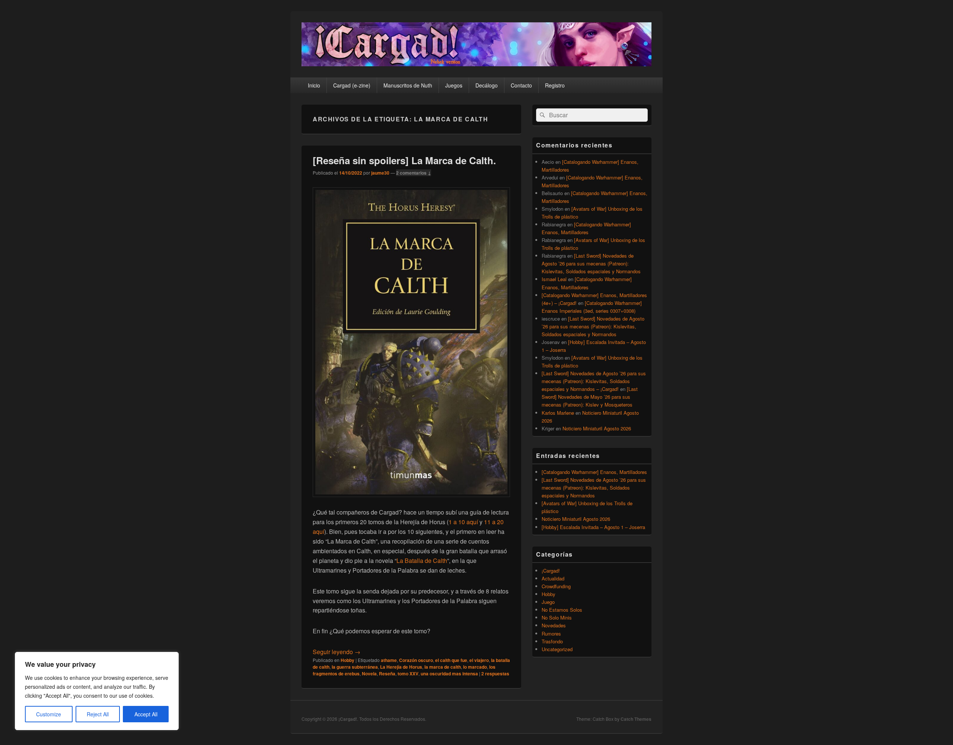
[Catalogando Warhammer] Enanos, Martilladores (594, 471)
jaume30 (380, 172)
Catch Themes (636, 719)
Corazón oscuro (416, 660)
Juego (548, 601)
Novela (369, 673)
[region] (97, 691)
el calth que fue (451, 660)
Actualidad (553, 578)
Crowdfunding (556, 586)
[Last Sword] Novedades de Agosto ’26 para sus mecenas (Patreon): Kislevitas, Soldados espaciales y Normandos (591, 263)
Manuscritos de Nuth (407, 85)
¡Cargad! (551, 570)
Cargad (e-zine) (351, 85)
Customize (48, 714)
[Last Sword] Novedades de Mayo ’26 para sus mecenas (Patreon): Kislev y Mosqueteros (590, 396)
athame (389, 660)
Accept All (145, 714)
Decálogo (486, 85)
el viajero (479, 660)
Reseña (387, 673)
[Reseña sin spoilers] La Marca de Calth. (404, 160)
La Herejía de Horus (401, 666)
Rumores (551, 633)
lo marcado (475, 666)
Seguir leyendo (336, 651)
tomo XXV (408, 673)
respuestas (495, 673)
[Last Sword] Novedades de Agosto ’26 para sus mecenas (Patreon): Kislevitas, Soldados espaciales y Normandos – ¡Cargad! (594, 381)
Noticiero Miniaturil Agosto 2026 (596, 428)
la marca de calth (442, 666)
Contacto (521, 85)
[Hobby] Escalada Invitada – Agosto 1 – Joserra (593, 527)
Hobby (347, 660)
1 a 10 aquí (464, 522)
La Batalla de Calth (421, 560)
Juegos (453, 85)
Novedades (554, 625)
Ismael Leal (554, 279)
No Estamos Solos (562, 609)
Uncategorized (557, 649)
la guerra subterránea (355, 666)
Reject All (98, 714)
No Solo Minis (557, 617)
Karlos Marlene (558, 412)
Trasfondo (552, 641)
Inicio (314, 85)
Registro (555, 85)
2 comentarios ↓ (413, 172)
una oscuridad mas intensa (449, 673)
